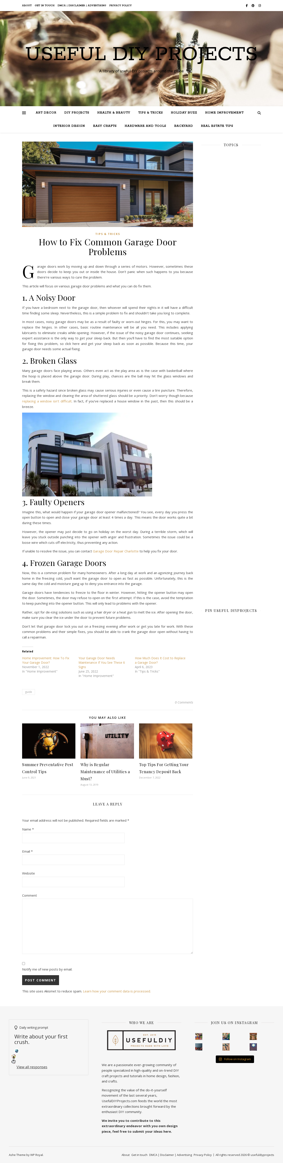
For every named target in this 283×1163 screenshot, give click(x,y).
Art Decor (46, 113)
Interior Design (69, 126)
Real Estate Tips (217, 126)
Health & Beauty (113, 113)
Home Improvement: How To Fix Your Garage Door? (45, 660)
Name (28, 829)
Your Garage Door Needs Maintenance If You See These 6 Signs (101, 662)
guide (28, 692)
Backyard (183, 126)
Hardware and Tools (145, 126)
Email (27, 851)
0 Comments (184, 702)
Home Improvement (224, 113)
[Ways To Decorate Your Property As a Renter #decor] (226, 1036)
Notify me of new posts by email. (47, 969)
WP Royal (36, 1155)
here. (167, 1131)
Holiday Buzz (184, 113)
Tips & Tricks (150, 113)
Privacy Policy (120, 5)
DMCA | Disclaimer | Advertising (82, 5)
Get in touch (45, 5)
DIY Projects (76, 113)
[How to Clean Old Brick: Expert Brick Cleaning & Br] (253, 1036)
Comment (29, 895)
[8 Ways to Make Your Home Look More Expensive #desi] (199, 1047)
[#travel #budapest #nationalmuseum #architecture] (253, 1047)
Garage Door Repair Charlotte (116, 551)
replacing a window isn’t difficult (47, 401)
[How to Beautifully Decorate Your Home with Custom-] (199, 1036)
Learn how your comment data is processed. (117, 991)
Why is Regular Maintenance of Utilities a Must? (105, 771)
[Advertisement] (231, 304)
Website (28, 873)
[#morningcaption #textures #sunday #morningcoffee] (226, 1047)
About (27, 5)
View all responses (32, 1067)
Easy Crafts (105, 126)
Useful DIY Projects (141, 55)
